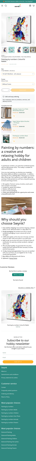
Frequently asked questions (9, 390)
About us (3, 371)
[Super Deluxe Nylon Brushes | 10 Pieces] (6, 126)
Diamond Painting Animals (9, 445)
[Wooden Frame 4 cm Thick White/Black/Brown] (6, 113)
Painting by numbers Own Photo (10, 416)
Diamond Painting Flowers (9, 448)
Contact (3, 387)
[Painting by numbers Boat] (6, 139)
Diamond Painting (6, 432)
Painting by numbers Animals (9, 419)
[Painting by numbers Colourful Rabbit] (18, 306)
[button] (6, 6)
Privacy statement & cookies (9, 377)
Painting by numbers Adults (9, 409)
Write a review (18, 275)
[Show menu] (2, 6)
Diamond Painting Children (9, 438)
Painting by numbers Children (10, 413)
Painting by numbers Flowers (9, 422)
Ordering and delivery (7, 394)
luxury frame (13, 258)
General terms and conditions (9, 374)
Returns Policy (5, 397)
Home (2, 55)
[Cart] (33, 6)
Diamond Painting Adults (8, 435)
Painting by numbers (7, 406)
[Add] (14, 116)
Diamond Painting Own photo (10, 442)
